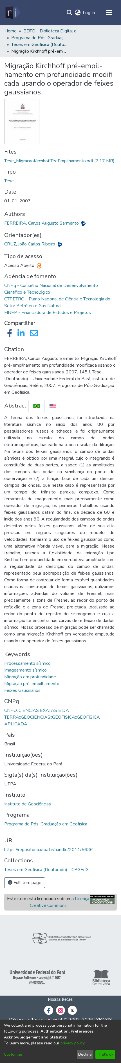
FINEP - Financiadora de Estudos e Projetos (47, 312)
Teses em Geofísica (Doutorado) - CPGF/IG (39, 44)
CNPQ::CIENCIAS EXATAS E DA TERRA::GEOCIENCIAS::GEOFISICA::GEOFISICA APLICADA (52, 717)
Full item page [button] (26, 883)
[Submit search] (69, 12)
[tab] (36, 406)
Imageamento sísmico (25, 670)
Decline (85, 1054)
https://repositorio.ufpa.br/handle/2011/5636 (48, 850)
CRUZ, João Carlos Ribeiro (30, 244)
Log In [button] (89, 13)
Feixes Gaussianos (22, 690)
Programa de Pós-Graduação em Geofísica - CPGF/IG (39, 38)
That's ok (105, 1054)
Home (11, 31)
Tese (9, 181)
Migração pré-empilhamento (31, 684)
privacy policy (72, 1043)
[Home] (12, 13)
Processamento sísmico (27, 663)
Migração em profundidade (30, 677)
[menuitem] (77, 12)
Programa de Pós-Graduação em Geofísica (45, 824)
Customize (13, 1054)
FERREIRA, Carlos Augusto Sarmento (42, 223)
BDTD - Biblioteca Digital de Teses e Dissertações (51, 31)
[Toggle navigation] (109, 12)
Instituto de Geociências (27, 804)
